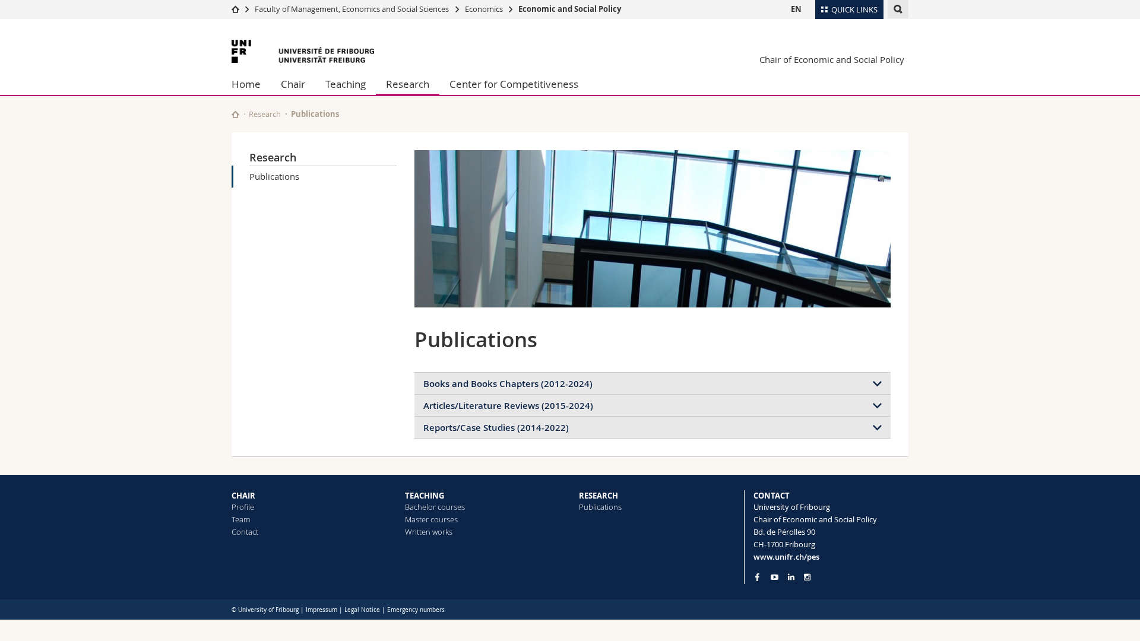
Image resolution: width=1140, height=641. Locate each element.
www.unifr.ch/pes (786, 556)
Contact (245, 531)
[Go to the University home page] (303, 51)
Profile (243, 507)
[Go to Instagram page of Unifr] (807, 577)
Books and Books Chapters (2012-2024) (508, 383)
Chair (293, 84)
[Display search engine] (898, 9)
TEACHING (424, 495)
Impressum (321, 610)
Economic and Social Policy (569, 9)
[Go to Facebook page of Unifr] (757, 577)
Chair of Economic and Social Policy (831, 59)
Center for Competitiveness (513, 84)
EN (796, 9)
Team (241, 519)
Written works (428, 531)
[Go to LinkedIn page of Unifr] (791, 577)
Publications (274, 176)
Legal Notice (362, 610)
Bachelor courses (435, 507)
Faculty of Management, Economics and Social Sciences (352, 9)
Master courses (431, 519)
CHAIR (243, 495)
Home (246, 84)
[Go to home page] (235, 9)
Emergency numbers (416, 610)
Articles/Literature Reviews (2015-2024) (508, 405)
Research (407, 84)
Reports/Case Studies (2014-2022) (496, 427)
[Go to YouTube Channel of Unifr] (774, 577)
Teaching (345, 84)
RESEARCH (598, 495)
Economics (484, 9)
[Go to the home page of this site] (235, 114)
